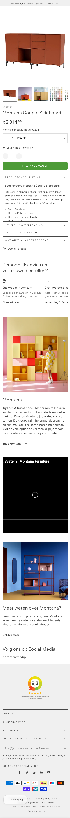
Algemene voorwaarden (24, 807)
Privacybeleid (48, 802)
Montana (8, 107)
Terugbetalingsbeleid (28, 802)
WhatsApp (49, 203)
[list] (35, 294)
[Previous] (8, 53)
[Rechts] (65, 3)
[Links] (5, 3)
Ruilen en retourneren (49, 807)
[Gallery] (35, 62)
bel (38, 203)
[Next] (62, 53)
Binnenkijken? (11, 302)
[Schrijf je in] (66, 748)
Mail (32, 203)
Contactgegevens (36, 811)
